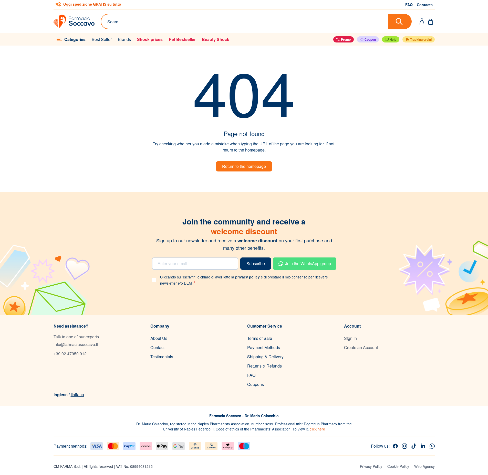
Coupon (370, 39)
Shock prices (150, 39)
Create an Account (361, 347)
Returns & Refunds (264, 366)
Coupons (255, 384)
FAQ (409, 4)
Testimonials (161, 357)
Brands (124, 39)
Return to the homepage (244, 166)
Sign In (350, 338)
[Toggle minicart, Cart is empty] (431, 21)
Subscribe (255, 263)
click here (317, 428)
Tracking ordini (421, 39)
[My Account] (422, 21)
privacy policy (248, 276)
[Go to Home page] (74, 21)
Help (393, 39)
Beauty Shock (215, 39)
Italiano (77, 394)
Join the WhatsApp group (308, 263)
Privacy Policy (371, 466)
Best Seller (102, 39)
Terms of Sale (259, 338)
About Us (158, 338)
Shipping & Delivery (265, 357)
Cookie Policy (398, 466)
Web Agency (424, 466)
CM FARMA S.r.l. (67, 466)
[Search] (400, 21)
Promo (346, 39)
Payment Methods (263, 347)
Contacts (425, 4)
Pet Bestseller (182, 39)
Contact (157, 347)
